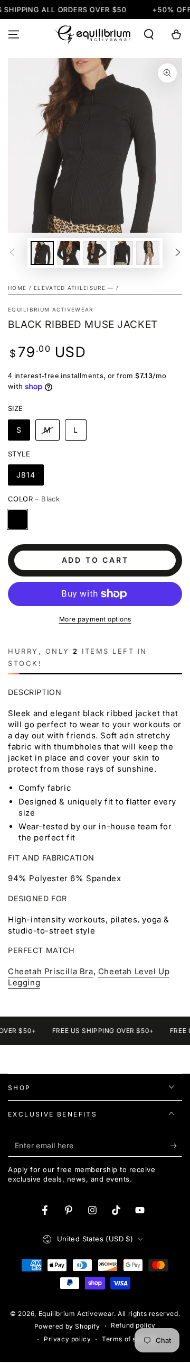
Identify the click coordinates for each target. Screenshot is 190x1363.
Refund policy (133, 1325)
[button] (149, 34)
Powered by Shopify (67, 1326)
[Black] (17, 519)
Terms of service (129, 1339)
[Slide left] (12, 253)
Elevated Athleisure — (73, 288)
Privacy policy (67, 1339)
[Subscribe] (176, 1146)
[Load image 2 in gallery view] (68, 253)
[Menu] (13, 34)
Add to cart (95, 559)
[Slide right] (177, 253)
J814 (25, 474)
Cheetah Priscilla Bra (50, 971)
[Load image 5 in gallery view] (147, 253)
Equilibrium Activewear (50, 309)
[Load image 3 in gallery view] (95, 253)
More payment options (95, 619)
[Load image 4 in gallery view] (121, 253)
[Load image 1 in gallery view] (42, 253)
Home (17, 288)
